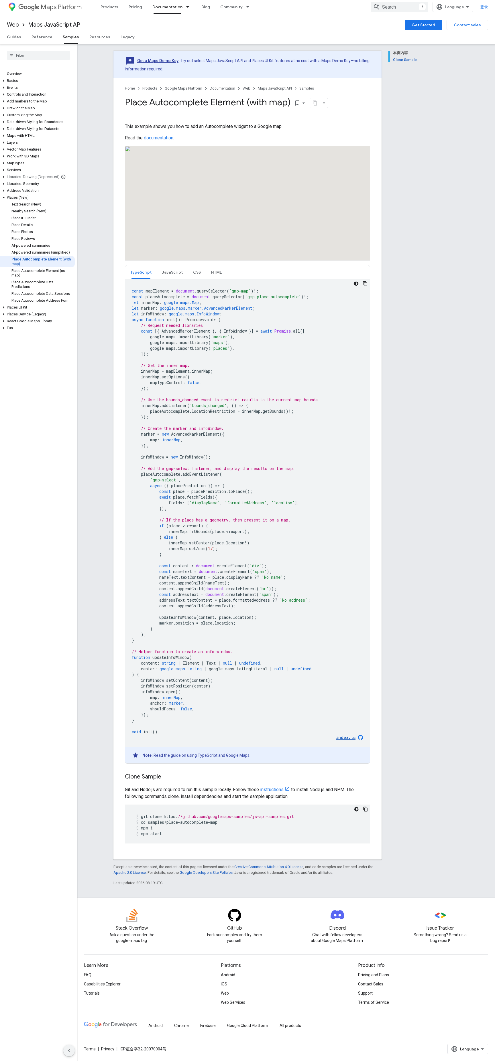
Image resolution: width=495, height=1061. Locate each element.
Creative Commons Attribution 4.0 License (268, 867)
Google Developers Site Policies (206, 872)
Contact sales (467, 24)
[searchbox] (38, 55)
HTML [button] (216, 272)
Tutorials (92, 993)
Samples (71, 36)
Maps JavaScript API (55, 24)
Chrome (181, 1025)
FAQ (87, 975)
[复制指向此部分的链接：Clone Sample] (167, 777)
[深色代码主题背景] (356, 283)
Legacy (128, 36)
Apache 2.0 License (129, 872)
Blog (205, 6)
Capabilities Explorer (102, 984)
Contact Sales (370, 984)
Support (365, 993)
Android (228, 975)
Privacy (107, 1049)
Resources (99, 36)
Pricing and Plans (373, 975)
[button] (37, 80)
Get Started (423, 24)
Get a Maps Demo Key (157, 60)
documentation (158, 138)
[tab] (141, 272)
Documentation (167, 6)
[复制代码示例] (365, 283)
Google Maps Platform (183, 88)
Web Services (233, 1002)
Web (13, 24)
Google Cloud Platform (247, 1025)
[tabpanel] (247, 521)
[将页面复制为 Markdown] (315, 103)
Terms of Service (373, 1002)
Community (231, 6)
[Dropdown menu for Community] (249, 7)
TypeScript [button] (141, 272)
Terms (90, 1049)
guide (176, 755)
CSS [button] (197, 272)
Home (130, 88)
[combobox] (399, 7)
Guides (14, 36)
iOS (224, 984)
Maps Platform (61, 7)
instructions (272, 789)
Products (109, 6)
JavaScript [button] (172, 272)
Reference (42, 36)
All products (290, 1025)
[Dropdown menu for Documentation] (189, 7)
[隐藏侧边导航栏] (69, 1050)
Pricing (135, 6)
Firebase (208, 1025)
